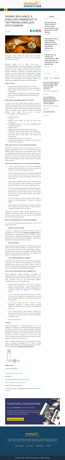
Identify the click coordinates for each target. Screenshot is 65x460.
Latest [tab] (46, 78)
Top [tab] (50, 78)
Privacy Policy (29, 446)
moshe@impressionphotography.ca (14, 373)
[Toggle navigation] (5, 9)
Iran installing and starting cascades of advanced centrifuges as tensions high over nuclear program (51, 100)
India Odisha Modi (49, 112)
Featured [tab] (56, 78)
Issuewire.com (34, 64)
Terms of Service (19, 446)
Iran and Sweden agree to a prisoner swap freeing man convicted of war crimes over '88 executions (51, 85)
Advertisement (40, 446)
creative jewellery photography (29, 288)
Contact (48, 446)
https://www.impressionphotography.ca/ (15, 382)
